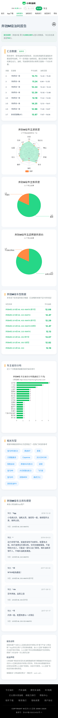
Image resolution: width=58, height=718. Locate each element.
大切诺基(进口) (25, 470)
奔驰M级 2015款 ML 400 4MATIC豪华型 (21, 309)
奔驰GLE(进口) (27, 464)
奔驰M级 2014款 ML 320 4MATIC (18, 332)
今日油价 (10, 690)
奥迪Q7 (27, 451)
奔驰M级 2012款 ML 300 (15, 348)
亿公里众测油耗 (16, 695)
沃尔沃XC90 (42, 457)
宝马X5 (10, 477)
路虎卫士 (37, 477)
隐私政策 (35, 700)
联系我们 (22, 700)
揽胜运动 (10, 464)
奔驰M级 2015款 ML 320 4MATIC (18, 315)
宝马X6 (10, 470)
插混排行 (47, 13)
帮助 (55, 13)
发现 (38, 451)
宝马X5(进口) (12, 451)
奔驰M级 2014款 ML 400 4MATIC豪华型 (21, 320)
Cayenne (26, 457)
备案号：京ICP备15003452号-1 (29, 712)
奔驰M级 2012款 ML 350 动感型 (17, 343)
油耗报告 (19, 13)
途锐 (40, 464)
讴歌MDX (23, 477)
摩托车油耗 (35, 690)
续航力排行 (31, 695)
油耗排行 (29, 13)
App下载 (10, 13)
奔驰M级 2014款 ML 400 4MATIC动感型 (21, 326)
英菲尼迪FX (12, 483)
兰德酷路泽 (11, 457)
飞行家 (40, 470)
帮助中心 (44, 695)
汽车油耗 (22, 690)
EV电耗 (48, 690)
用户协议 (48, 700)
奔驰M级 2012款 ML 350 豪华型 (17, 337)
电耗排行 (38, 13)
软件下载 (10, 700)
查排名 (21, 51)
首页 (2, 13)
